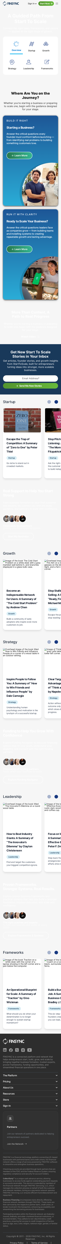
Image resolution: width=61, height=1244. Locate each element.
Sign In (31, 3)
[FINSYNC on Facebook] (11, 1050)
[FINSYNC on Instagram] (23, 1050)
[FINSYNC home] (11, 3)
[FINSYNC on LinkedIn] (5, 1050)
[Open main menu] (57, 3)
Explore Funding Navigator (23, 779)
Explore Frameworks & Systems (26, 935)
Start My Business (18, 536)
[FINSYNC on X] (17, 1050)
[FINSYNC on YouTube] (29, 1050)
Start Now (45, 3)
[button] (56, 402)
